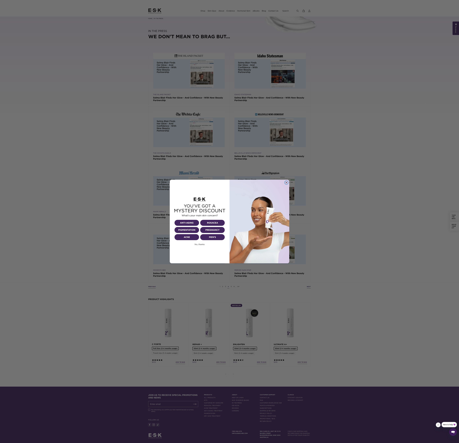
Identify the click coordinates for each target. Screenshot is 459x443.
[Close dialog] (286, 182)
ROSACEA (212, 222)
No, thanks (200, 244)
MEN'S (212, 237)
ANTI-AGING (187, 222)
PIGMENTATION (186, 230)
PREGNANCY (212, 230)
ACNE (187, 237)
